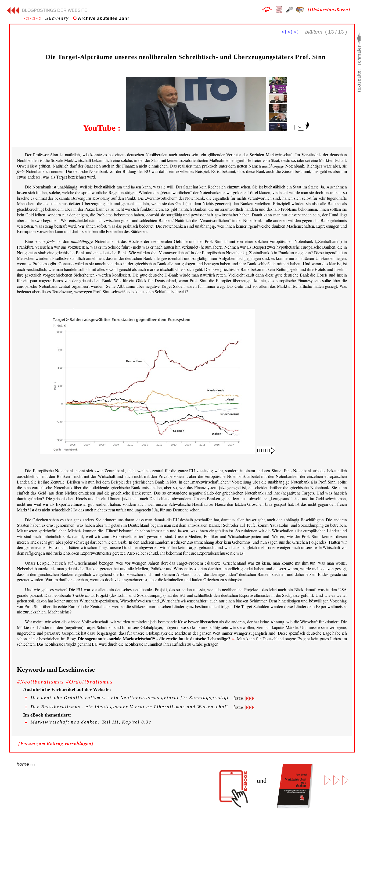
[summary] (32, 19)
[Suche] (289, 11)
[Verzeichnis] (279, 11)
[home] (267, 11)
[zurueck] (13, 12)
